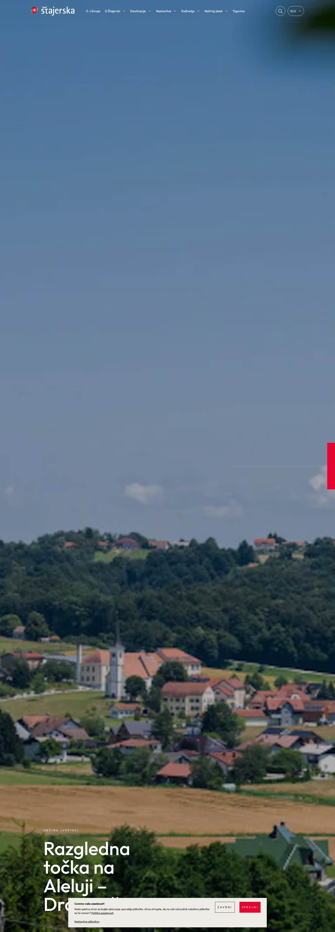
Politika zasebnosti (102, 913)
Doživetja (187, 11)
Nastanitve (163, 11)
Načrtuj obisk (214, 11)
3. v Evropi (93, 11)
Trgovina (239, 11)
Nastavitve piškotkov (86, 921)
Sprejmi (250, 907)
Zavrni (225, 907)
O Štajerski (112, 11)
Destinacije (138, 11)
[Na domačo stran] (52, 11)
